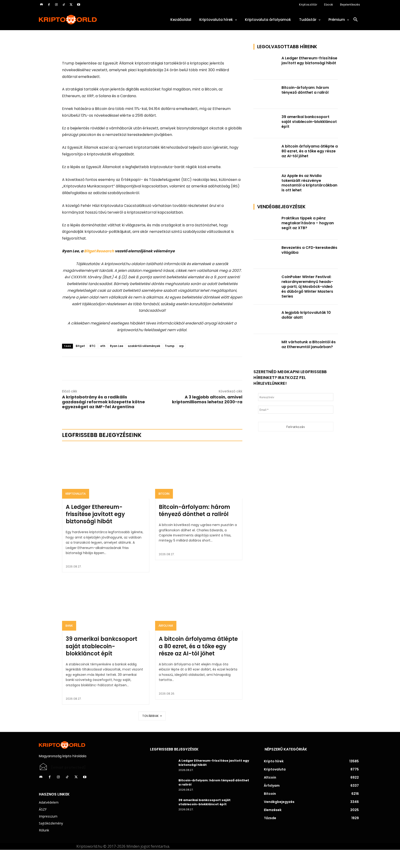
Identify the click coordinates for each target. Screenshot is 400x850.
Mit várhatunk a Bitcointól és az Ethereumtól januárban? (308, 344)
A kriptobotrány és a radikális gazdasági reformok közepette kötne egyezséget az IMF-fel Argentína (103, 402)
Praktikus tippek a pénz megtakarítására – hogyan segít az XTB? (307, 223)
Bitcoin (164, 494)
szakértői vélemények (144, 346)
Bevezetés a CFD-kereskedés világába (309, 250)
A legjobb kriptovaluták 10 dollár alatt (306, 315)
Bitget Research (99, 251)
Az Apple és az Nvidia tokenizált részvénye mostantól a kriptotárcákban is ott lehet (309, 183)
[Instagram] (56, 4)
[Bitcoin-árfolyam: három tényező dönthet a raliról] (198, 472)
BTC (93, 346)
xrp (181, 346)
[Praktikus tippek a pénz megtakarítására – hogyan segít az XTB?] (266, 225)
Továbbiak (150, 716)
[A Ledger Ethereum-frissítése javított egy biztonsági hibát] (105, 472)
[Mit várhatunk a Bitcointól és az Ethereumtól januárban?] (266, 349)
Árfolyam (166, 626)
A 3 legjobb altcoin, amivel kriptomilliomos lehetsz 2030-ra (207, 399)
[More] (115, 48)
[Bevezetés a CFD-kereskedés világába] (266, 254)
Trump (170, 346)
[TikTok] (63, 4)
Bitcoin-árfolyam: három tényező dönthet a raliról (194, 510)
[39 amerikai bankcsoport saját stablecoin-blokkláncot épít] (105, 604)
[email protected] (68, 767)
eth (102, 346)
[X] (71, 4)
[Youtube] (78, 4)
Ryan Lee (116, 346)
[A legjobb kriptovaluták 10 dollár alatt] (266, 319)
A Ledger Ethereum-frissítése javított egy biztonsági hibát (95, 514)
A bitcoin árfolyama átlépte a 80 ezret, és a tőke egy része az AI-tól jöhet (198, 646)
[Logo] (89, 19)
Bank (69, 626)
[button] (355, 19)
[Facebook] (48, 4)
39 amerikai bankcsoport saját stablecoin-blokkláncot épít (101, 646)
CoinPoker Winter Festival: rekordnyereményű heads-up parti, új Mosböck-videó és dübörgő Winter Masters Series (307, 286)
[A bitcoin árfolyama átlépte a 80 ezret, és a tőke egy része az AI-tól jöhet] (198, 604)
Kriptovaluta (76, 494)
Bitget (80, 346)
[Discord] (41, 4)
